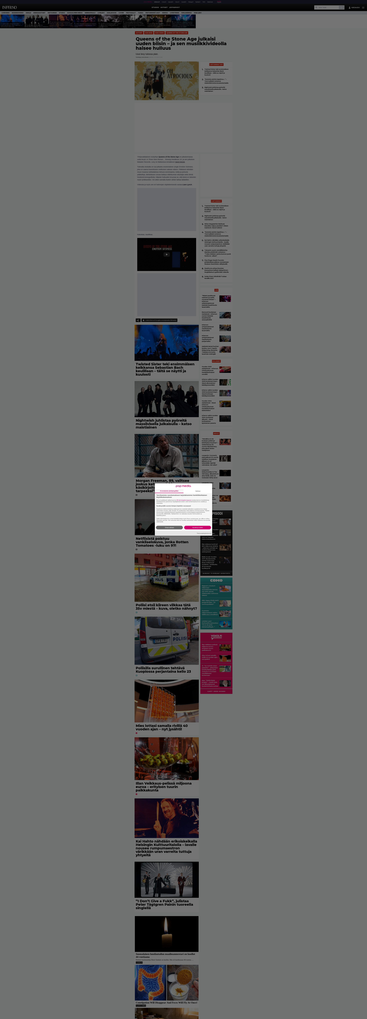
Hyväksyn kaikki (197, 527)
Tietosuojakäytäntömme (204, 533)
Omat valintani (169, 527)
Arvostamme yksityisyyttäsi (169, 491)
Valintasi (197, 491)
